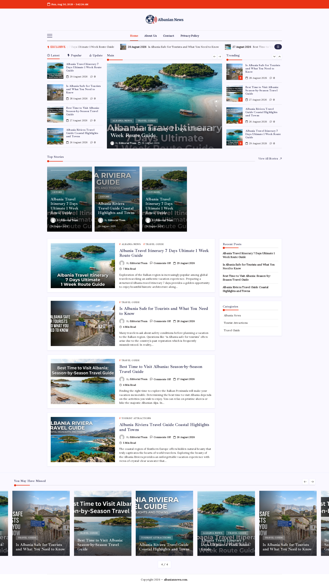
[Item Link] (55, 70)
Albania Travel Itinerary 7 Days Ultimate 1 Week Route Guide (84, 67)
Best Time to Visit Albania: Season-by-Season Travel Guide (82, 111)
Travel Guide (232, 330)
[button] (49, 36)
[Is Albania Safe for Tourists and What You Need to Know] (171, 106)
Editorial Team (134, 143)
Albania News (232, 315)
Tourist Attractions (236, 322)
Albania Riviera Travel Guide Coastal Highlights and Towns (82, 133)
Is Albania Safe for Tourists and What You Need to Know (171, 46)
